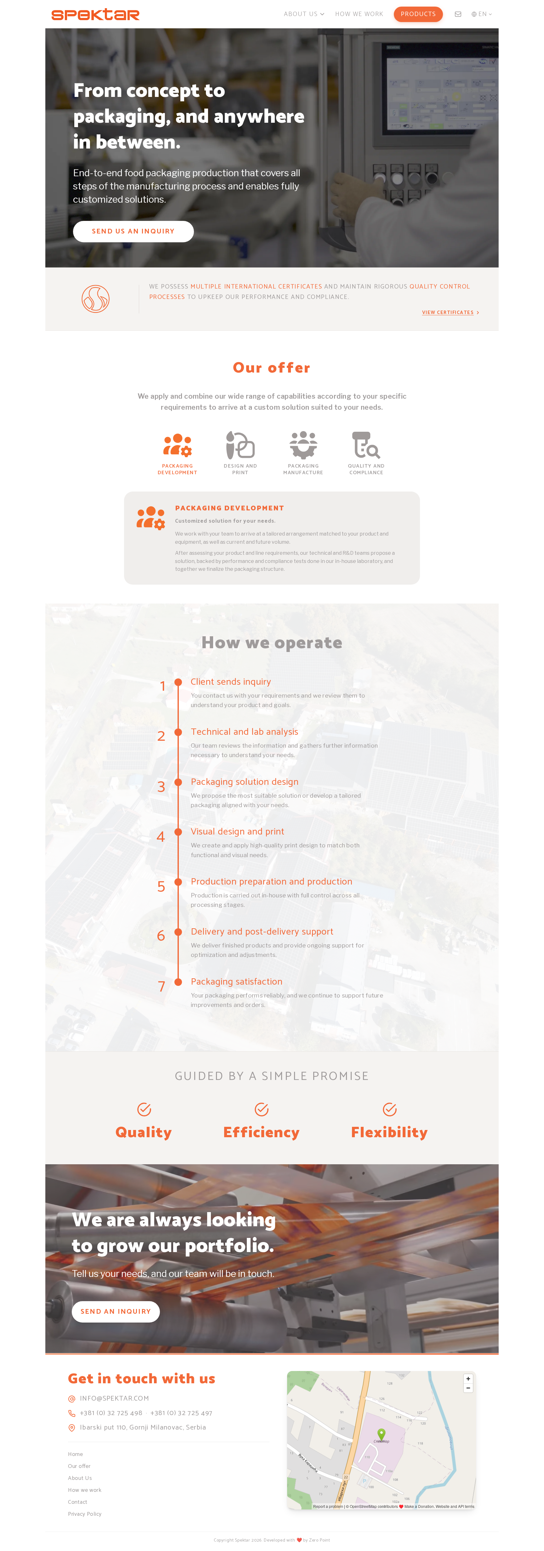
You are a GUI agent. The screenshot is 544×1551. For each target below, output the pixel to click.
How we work (85, 1490)
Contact (78, 1502)
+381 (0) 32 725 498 (111, 1413)
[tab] (178, 454)
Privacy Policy (85, 1514)
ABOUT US (301, 14)
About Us (80, 1478)
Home (75, 1454)
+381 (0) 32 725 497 (181, 1413)
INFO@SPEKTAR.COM (114, 1399)
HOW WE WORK (359, 14)
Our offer (79, 1466)
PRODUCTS (418, 14)
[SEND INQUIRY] (458, 14)
